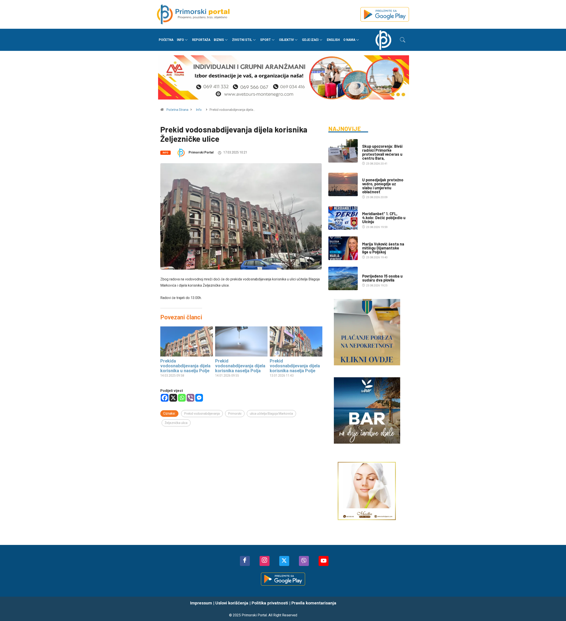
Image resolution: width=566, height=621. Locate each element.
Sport (265, 40)
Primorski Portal (201, 152)
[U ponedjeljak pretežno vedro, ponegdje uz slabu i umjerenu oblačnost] (343, 184)
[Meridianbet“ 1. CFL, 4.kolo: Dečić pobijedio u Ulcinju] (343, 218)
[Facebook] (164, 398)
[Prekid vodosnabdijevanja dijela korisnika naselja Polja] (241, 341)
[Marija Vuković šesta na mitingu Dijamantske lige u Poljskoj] (343, 248)
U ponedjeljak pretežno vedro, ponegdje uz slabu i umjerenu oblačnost (382, 185)
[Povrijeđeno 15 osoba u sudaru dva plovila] (343, 278)
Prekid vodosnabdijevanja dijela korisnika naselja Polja (240, 365)
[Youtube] (324, 561)
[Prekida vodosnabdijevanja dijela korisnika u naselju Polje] (186, 341)
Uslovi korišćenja (231, 603)
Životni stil (242, 40)
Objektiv (286, 40)
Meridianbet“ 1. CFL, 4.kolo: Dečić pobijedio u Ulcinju (383, 217)
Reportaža (201, 40)
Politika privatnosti (270, 603)
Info (180, 40)
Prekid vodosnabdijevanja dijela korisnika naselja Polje (295, 365)
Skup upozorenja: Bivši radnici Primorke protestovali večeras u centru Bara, (382, 152)
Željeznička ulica (176, 423)
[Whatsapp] (182, 398)
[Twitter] (284, 561)
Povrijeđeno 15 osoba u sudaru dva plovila (382, 278)
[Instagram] (265, 561)
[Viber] (190, 398)
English (333, 40)
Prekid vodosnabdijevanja (202, 413)
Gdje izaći (310, 40)
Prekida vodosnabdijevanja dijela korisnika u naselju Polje (185, 365)
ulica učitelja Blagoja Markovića (271, 413)
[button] (402, 39)
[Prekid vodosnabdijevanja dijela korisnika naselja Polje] (296, 341)
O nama (349, 40)
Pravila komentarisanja (313, 603)
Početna (166, 40)
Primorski (234, 413)
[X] (173, 398)
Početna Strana (177, 109)
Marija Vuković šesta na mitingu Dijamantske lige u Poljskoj (383, 248)
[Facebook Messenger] (199, 398)
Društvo (368, 141)
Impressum (201, 603)
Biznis (219, 40)
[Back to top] (556, 608)
